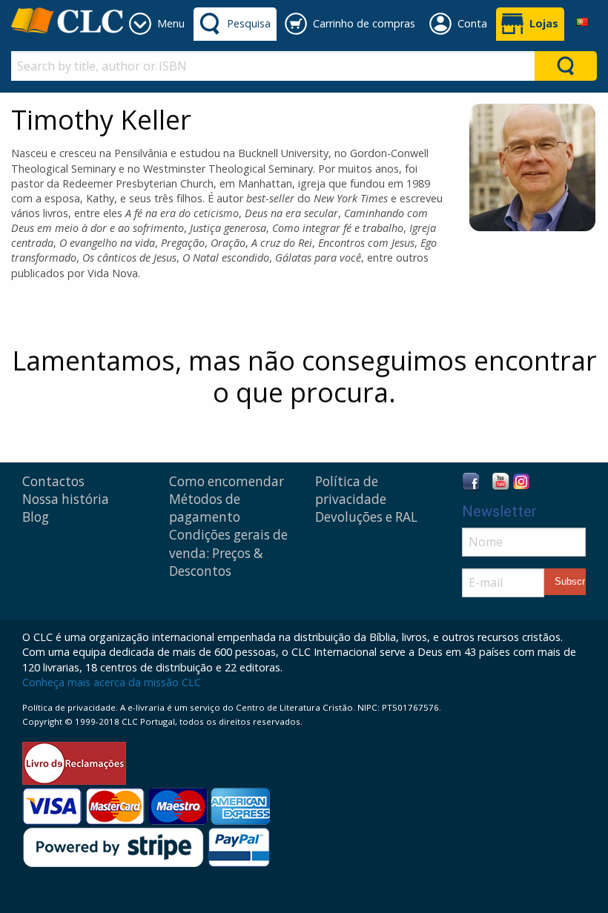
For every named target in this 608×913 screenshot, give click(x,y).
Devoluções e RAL (366, 516)
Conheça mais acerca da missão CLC (111, 682)
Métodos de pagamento (204, 508)
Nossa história (65, 499)
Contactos (53, 481)
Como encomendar (226, 481)
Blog (35, 516)
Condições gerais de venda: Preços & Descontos (228, 552)
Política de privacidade (350, 490)
